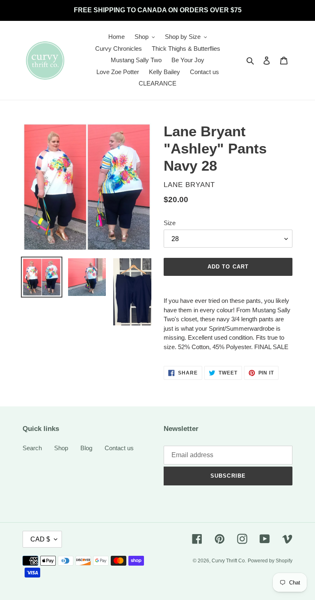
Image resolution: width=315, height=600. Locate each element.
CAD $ (40, 539)
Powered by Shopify (270, 561)
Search (32, 447)
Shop (61, 447)
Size (170, 222)
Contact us (119, 447)
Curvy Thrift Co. (229, 561)
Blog (86, 447)
